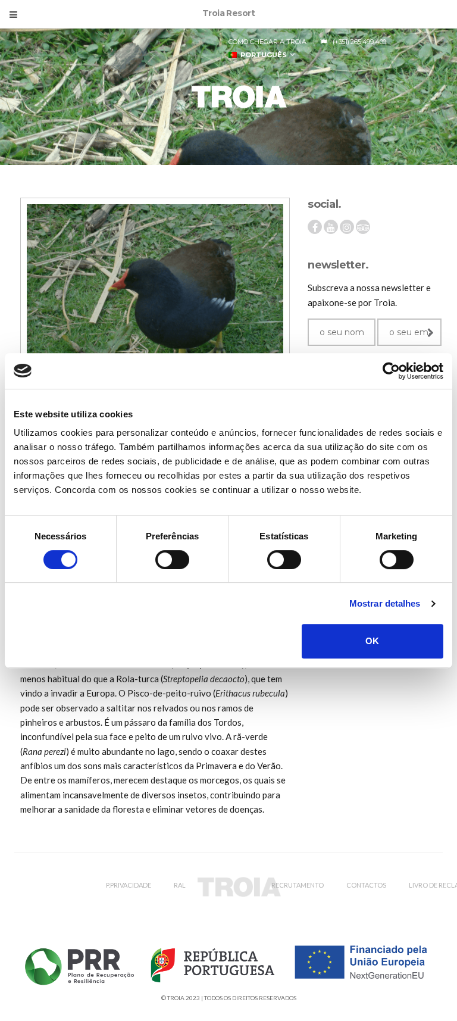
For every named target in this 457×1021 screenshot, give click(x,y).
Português (262, 55)
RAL (180, 885)
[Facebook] (315, 227)
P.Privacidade (128, 885)
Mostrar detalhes (385, 603)
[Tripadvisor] (363, 227)
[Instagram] (347, 227)
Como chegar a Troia (267, 42)
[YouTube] (331, 227)
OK (372, 641)
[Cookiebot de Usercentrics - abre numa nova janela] (391, 371)
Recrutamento (297, 885)
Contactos (366, 885)
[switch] (172, 559)
